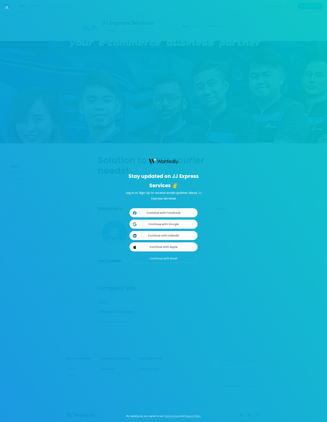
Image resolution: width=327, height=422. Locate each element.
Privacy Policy (193, 416)
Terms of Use (171, 416)
